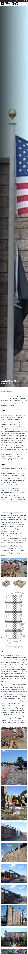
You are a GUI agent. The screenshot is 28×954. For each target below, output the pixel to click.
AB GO (23, 0)
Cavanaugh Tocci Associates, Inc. (11, 437)
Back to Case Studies (7, 391)
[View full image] (14, 567)
